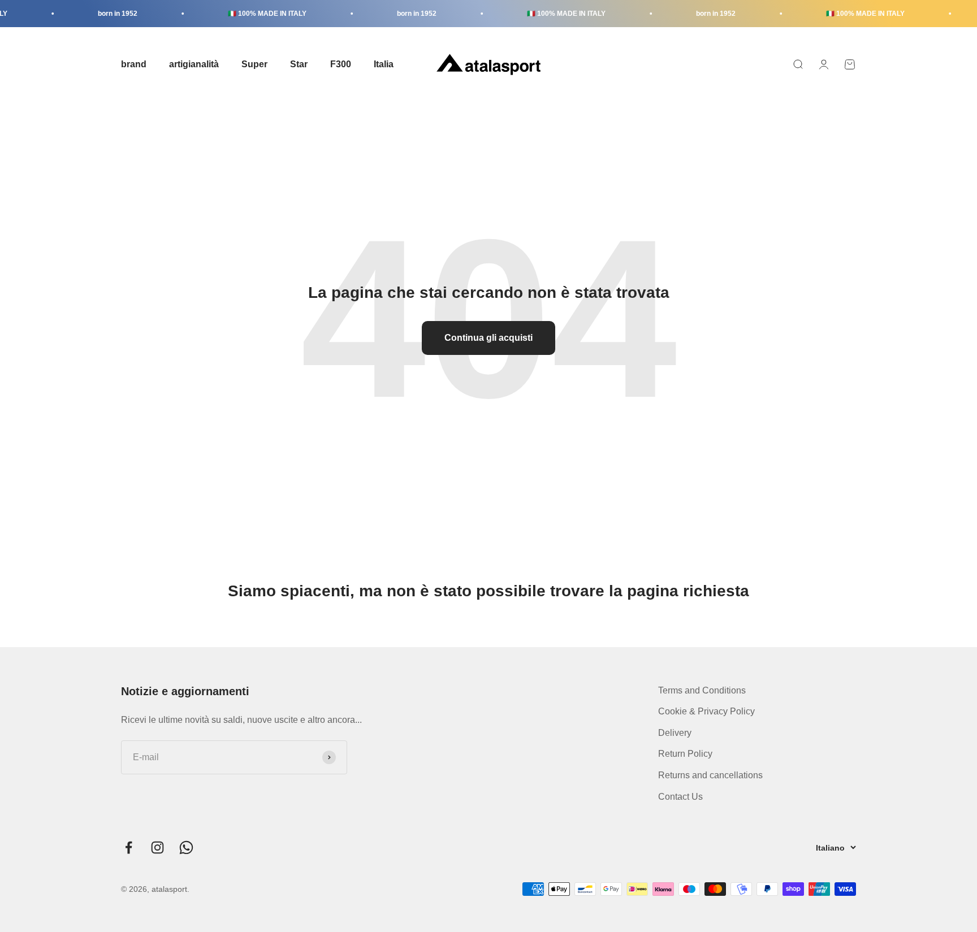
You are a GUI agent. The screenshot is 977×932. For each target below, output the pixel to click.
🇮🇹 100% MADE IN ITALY (256, 14)
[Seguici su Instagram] (157, 847)
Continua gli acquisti (488, 338)
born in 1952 (107, 14)
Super (254, 64)
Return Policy (685, 753)
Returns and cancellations (710, 775)
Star (299, 64)
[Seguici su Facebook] (128, 847)
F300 (340, 64)
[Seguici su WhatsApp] (186, 847)
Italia (384, 64)
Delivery (674, 733)
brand (133, 64)
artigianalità (194, 64)
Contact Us (680, 796)
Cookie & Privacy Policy (706, 711)
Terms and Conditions (702, 690)
